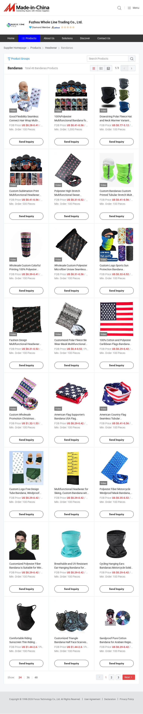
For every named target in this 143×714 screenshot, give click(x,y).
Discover (85, 38)
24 (20, 677)
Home (10, 38)
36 (28, 677)
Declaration (110, 699)
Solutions (67, 38)
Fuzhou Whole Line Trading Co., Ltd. (55, 22)
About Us (49, 38)
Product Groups (20, 58)
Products (31, 38)
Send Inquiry (26, 141)
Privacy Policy (127, 699)
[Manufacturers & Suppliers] (27, 7)
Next (127, 677)
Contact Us (103, 38)
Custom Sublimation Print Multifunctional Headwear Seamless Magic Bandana (24, 194)
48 (36, 677)
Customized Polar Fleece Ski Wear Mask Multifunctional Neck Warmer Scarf (70, 344)
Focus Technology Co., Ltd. (47, 699)
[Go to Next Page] (131, 68)
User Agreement (92, 699)
